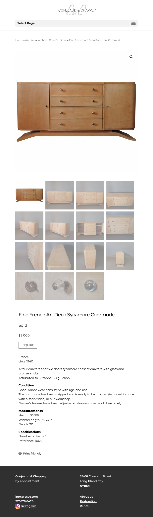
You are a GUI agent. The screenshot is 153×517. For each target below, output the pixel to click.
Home (19, 40)
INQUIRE (28, 345)
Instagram (28, 506)
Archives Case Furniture (52, 40)
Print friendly (30, 453)
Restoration (88, 501)
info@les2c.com (26, 496)
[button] (131, 56)
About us (86, 496)
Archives (30, 40)
